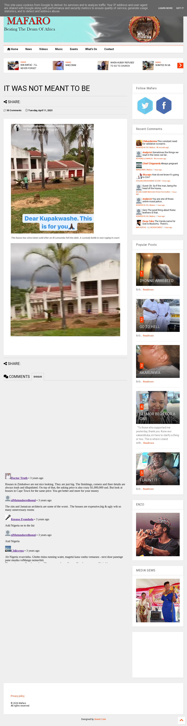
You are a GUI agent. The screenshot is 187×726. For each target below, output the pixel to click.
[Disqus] (65, 517)
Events (74, 49)
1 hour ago (158, 170)
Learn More (165, 8)
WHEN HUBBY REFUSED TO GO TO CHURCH (121, 64)
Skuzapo (147, 174)
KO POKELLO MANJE (144, 159)
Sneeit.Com (100, 719)
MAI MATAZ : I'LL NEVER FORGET (27, 67)
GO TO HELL (150, 327)
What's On (91, 49)
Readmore (148, 289)
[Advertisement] (157, 655)
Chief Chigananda (151, 163)
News (28, 49)
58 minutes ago (160, 159)
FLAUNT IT (149, 480)
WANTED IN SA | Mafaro (145, 147)
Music (59, 49)
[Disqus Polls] (65, 426)
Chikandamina (149, 141)
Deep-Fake (148, 221)
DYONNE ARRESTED (156, 281)
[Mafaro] (93, 40)
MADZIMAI (69, 65)
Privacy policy (17, 696)
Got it (180, 8)
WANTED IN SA (161, 65)
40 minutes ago (163, 147)
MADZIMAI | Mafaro (144, 170)
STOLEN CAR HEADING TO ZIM (148, 181)
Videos (43, 49)
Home (14, 49)
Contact (109, 49)
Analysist (147, 152)
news (22, 62)
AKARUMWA (150, 373)
